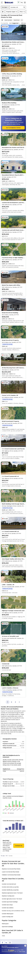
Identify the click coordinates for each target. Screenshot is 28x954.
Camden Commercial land (9, 884)
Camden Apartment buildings (10, 902)
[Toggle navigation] (2, 2)
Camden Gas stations (7, 907)
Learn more (22, 951)
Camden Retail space (7, 913)
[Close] (25, 946)
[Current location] (2, 20)
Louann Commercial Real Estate (10, 872)
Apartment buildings (7, 926)
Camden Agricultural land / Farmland (12, 899)
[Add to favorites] (24, 26)
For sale (3, 855)
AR (6, 855)
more (23, 53)
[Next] (19, 702)
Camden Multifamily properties (10, 890)
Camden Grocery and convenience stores (13, 910)
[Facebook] (2, 942)
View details (13, 40)
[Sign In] (24, 2)
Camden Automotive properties (10, 887)
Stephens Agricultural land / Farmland (12, 893)
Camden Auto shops (7, 904)
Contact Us (18, 845)
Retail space (5, 923)
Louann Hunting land (7, 916)
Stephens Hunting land (8, 896)
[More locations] (22, 20)
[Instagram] (10, 942)
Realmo (9, 2)
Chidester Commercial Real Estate (11, 875)
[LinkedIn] (6, 942)
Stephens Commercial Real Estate (11, 869)
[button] (18, 7)
